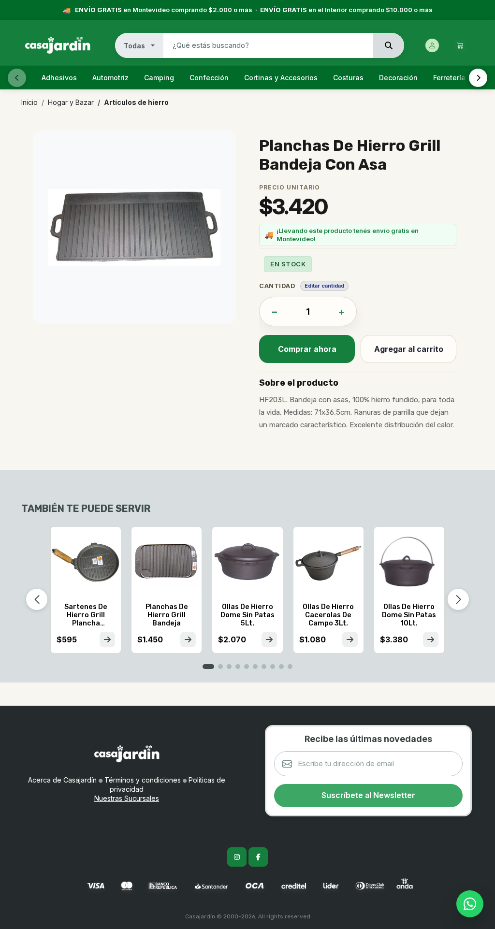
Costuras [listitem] (348, 77)
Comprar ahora (307, 349)
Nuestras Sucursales (126, 798)
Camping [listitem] (159, 77)
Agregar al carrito (408, 349)
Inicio (29, 102)
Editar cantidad (324, 285)
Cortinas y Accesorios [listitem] (281, 77)
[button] (208, 666)
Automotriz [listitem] (110, 77)
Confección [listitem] (209, 77)
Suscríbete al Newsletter (368, 795)
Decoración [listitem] (398, 77)
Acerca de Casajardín (62, 780)
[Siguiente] (478, 78)
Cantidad (277, 286)
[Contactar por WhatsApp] (469, 903)
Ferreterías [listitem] (451, 77)
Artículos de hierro (136, 102)
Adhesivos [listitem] (59, 77)
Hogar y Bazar (71, 102)
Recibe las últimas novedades (368, 738)
